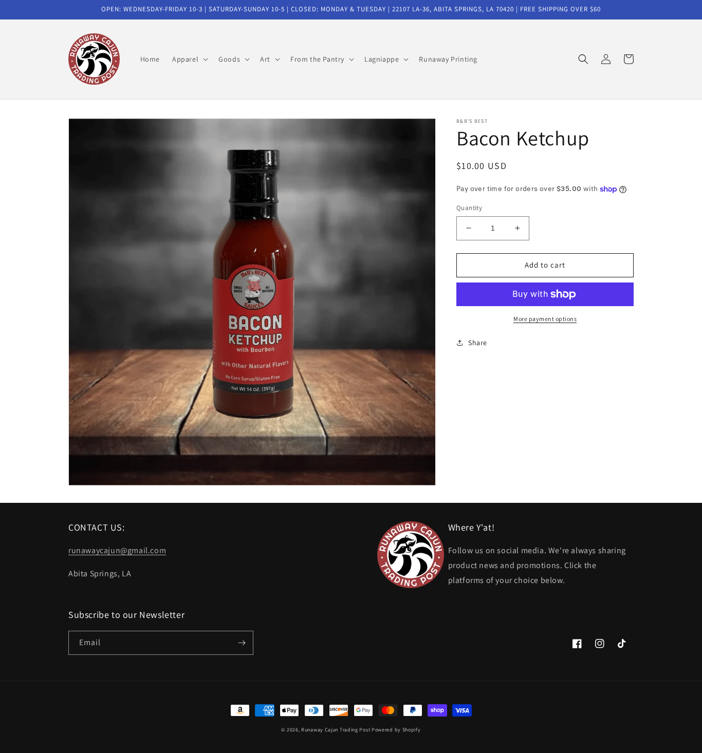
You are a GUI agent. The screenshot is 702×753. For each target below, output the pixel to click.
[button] (189, 59)
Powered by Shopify (396, 729)
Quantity (469, 207)
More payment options (545, 319)
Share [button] (477, 342)
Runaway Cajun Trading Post (335, 729)
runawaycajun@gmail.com (117, 550)
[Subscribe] (241, 643)
